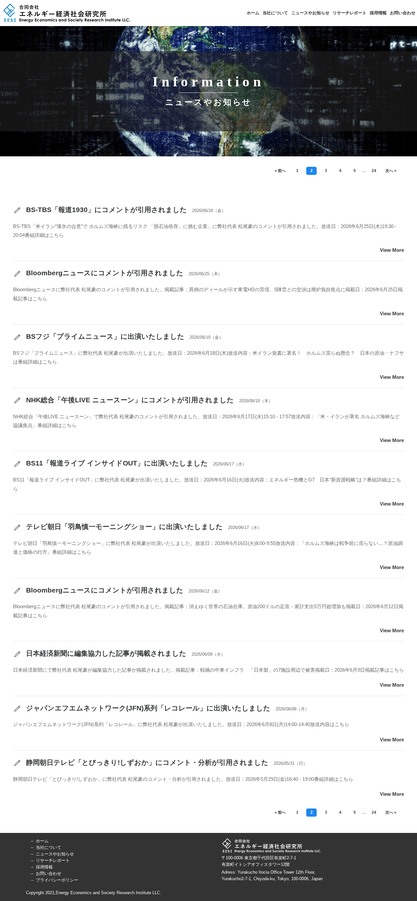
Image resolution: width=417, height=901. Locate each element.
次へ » (390, 170)
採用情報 (378, 12)
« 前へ (280, 170)
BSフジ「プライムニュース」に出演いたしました (104, 336)
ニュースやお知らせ (310, 12)
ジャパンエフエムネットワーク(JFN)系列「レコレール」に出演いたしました (147, 708)
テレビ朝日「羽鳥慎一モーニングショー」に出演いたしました (123, 526)
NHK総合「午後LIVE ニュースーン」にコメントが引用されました (129, 400)
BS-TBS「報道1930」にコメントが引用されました (105, 209)
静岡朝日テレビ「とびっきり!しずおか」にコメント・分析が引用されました (146, 762)
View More (392, 250)
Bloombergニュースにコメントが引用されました (103, 273)
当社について (275, 12)
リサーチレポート (350, 12)
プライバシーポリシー (57, 880)
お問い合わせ (402, 12)
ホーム (253, 12)
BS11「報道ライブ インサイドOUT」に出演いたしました (116, 463)
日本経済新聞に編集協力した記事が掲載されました (105, 653)
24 (374, 170)
